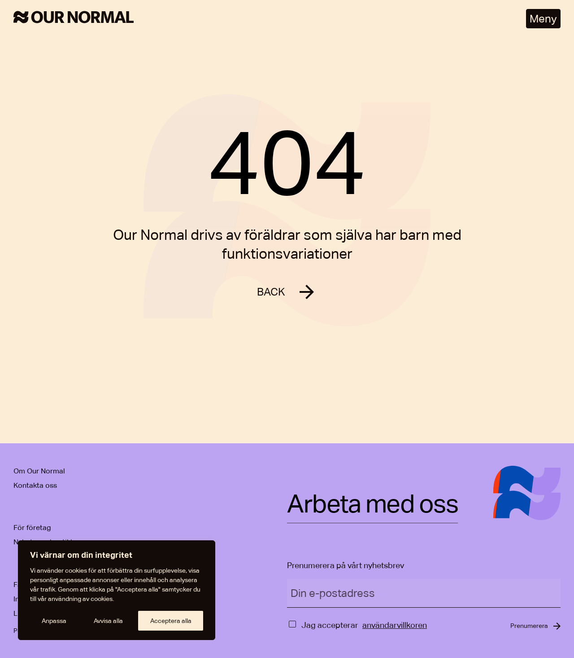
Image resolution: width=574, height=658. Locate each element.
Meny (543, 19)
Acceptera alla (170, 620)
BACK (271, 292)
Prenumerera (529, 625)
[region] (116, 590)
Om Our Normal (39, 471)
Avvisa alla (108, 620)
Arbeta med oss (372, 504)
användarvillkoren (394, 625)
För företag (32, 527)
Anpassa (54, 620)
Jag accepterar (329, 625)
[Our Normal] (73, 18)
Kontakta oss (35, 485)
